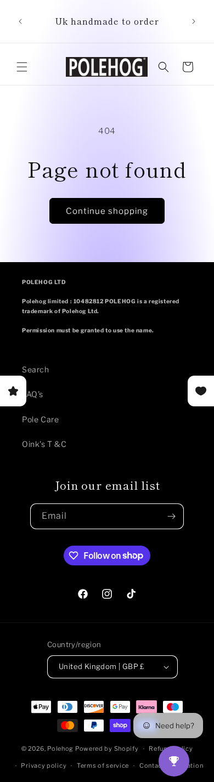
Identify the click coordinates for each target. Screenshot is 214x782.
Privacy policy (43, 765)
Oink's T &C (44, 444)
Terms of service (103, 765)
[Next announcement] (194, 21)
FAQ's (32, 394)
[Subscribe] (171, 516)
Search (35, 369)
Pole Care (40, 419)
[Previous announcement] (20, 21)
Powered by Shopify (107, 748)
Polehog (60, 748)
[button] (22, 67)
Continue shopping (107, 211)
